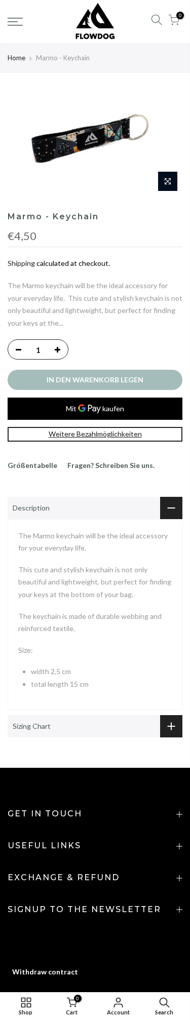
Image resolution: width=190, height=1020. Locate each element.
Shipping (21, 263)
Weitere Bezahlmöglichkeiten (95, 433)
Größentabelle (32, 465)
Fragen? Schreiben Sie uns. (111, 465)
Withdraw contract (45, 971)
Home (16, 58)
